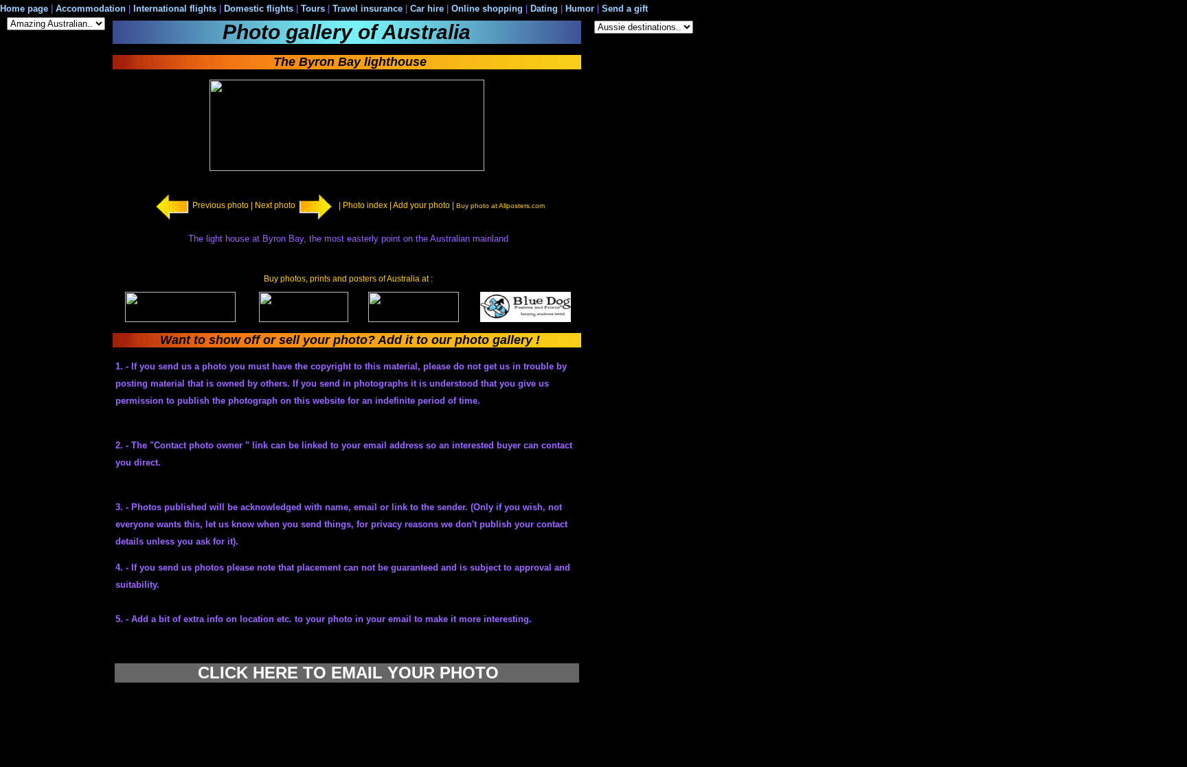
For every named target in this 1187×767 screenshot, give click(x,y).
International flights (174, 8)
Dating (544, 8)
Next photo (275, 205)
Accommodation (89, 8)
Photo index (365, 205)
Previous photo (220, 205)
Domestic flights (258, 8)
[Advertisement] (642, 266)
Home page (24, 8)
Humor (579, 8)
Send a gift (625, 8)
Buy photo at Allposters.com (500, 205)
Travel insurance (367, 8)
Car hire (427, 8)
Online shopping (487, 8)
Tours (314, 8)
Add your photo (421, 205)
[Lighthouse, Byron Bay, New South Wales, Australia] (347, 168)
